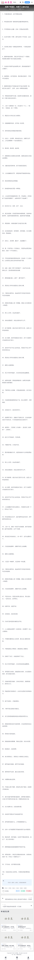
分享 (18, 891)
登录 (28, 2)
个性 (10, 888)
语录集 (7, 891)
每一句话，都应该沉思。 (17, 954)
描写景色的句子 (22, 927)
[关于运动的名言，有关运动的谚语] (25, 937)
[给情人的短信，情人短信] (9, 937)
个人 (6, 888)
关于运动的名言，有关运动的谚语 (24, 946)
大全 (18, 888)
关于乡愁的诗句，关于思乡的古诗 (8, 927)
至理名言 (19, 9)
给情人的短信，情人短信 (8, 945)
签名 (21, 888)
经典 (25, 888)
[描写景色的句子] (25, 919)
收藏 (24, 891)
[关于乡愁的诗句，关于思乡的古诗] (9, 919)
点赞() (29, 891)
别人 (14, 888)
